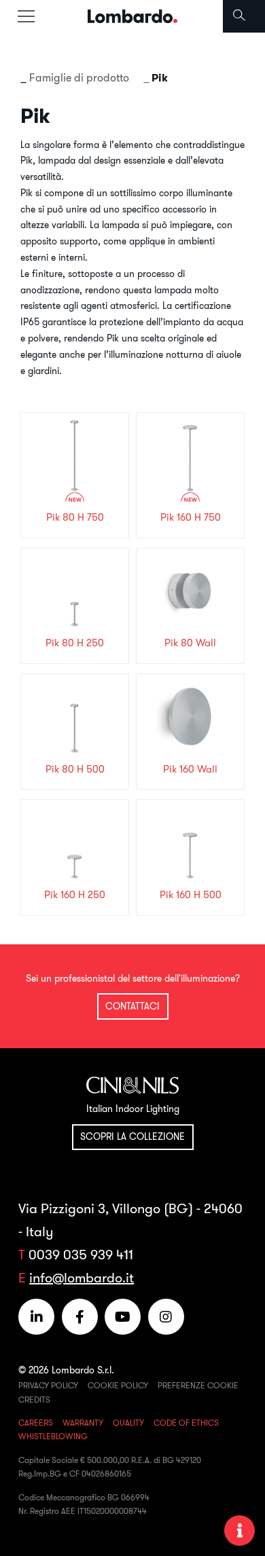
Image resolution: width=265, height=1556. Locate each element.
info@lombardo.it (81, 1277)
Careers (35, 1423)
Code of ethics (186, 1423)
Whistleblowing (53, 1436)
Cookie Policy (118, 1385)
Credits (34, 1399)
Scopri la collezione (132, 1136)
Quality (128, 1423)
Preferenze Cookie (198, 1385)
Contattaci (132, 1006)
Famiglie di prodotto (79, 77)
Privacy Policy (48, 1385)
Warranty (83, 1423)
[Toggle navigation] (26, 16)
